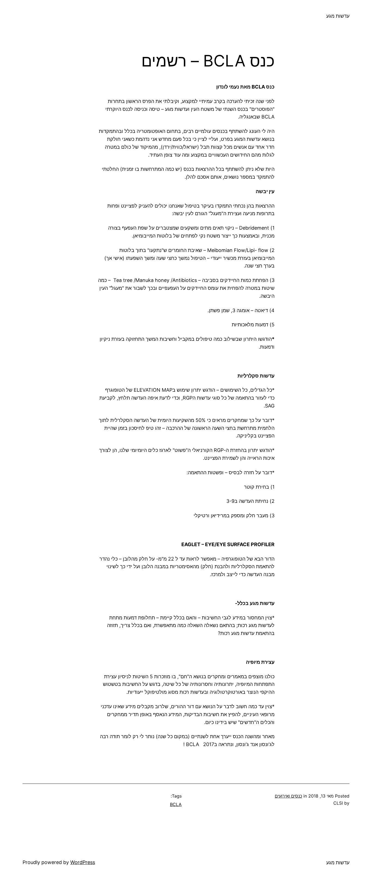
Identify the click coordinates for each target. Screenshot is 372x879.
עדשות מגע (337, 16)
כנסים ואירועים (288, 796)
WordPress (82, 862)
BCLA (176, 804)
